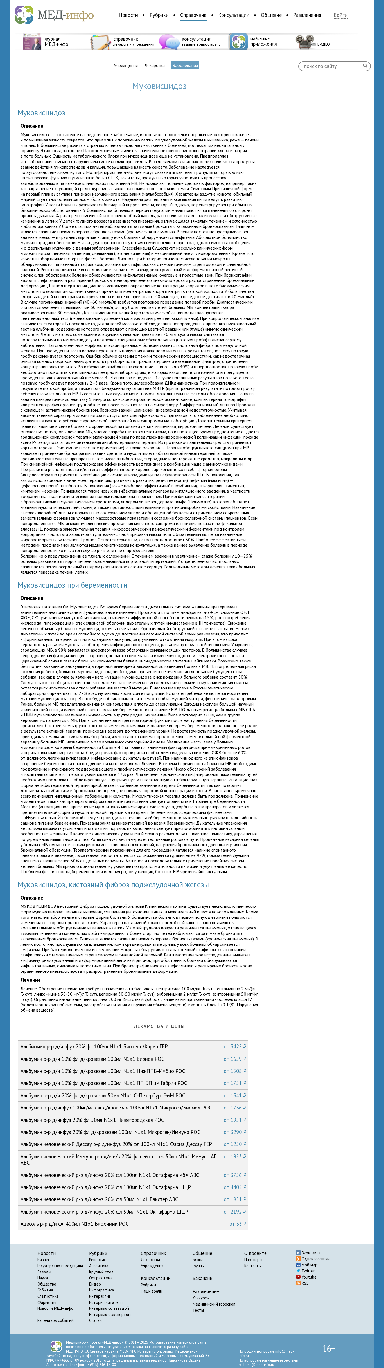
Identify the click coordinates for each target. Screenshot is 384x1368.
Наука (42, 1278)
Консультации (233, 15)
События (45, 1290)
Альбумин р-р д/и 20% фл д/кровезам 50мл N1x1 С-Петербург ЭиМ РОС (133, 1095)
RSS (305, 1283)
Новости (128, 15)
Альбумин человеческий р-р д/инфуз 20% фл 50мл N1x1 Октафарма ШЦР (133, 1211)
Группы (198, 1265)
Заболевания (185, 65)
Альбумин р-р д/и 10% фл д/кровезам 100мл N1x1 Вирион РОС (133, 1058)
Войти (341, 15)
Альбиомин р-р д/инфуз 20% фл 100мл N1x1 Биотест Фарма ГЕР (133, 1046)
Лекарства (154, 65)
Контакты (252, 1265)
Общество (46, 1284)
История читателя (106, 1302)
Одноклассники (315, 1258)
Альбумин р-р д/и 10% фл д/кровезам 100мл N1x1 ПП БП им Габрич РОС (133, 1083)
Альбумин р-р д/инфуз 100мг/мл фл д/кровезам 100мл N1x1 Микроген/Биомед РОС (133, 1107)
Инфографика (101, 1290)
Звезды (44, 1272)
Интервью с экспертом (110, 1314)
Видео (95, 1284)
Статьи (95, 1320)
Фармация (46, 1302)
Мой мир (309, 1265)
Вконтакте (311, 1252)
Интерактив (100, 1296)
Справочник (193, 15)
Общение (271, 15)
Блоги (198, 1259)
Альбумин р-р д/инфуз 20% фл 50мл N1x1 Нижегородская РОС (133, 1120)
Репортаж (98, 1259)
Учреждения (126, 65)
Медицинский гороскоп (214, 1304)
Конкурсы (201, 1297)
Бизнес (43, 1259)
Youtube (309, 1277)
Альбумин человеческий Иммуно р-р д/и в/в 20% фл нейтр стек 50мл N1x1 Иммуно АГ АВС (133, 1159)
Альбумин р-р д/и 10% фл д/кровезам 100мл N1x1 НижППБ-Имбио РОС (133, 1071)
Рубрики (159, 15)
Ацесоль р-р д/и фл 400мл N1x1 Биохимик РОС (133, 1223)
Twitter (308, 1270)
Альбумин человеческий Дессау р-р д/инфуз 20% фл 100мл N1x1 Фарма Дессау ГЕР (133, 1144)
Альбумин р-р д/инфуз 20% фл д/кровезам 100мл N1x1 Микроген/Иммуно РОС (133, 1132)
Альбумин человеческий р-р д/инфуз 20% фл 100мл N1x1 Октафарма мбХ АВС (133, 1175)
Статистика (47, 1296)
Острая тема (100, 1278)
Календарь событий (55, 1320)
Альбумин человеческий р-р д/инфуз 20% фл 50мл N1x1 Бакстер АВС (133, 1199)
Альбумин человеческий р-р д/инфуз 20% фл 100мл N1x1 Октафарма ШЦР (133, 1187)
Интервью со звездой (109, 1308)
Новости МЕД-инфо (55, 1308)
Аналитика (98, 1265)
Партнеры (253, 1259)
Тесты (198, 1310)
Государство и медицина (60, 1265)
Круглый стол (101, 1272)
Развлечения (307, 15)
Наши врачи (151, 1291)
